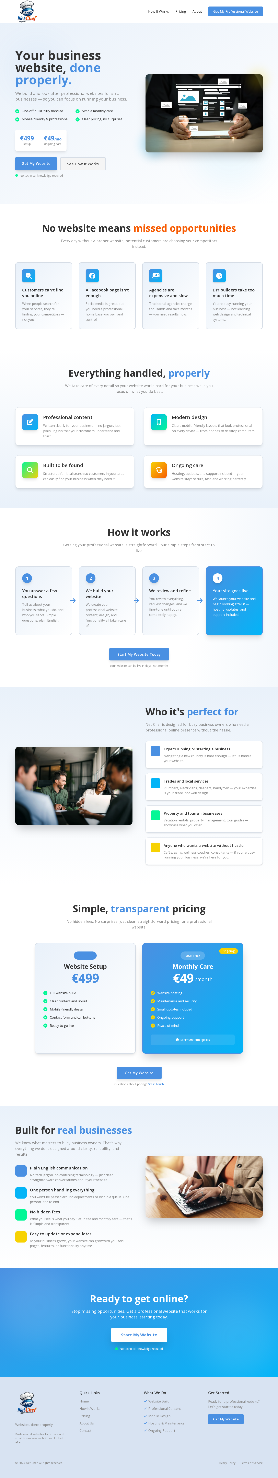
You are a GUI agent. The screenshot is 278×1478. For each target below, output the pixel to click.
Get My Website (36, 163)
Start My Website (139, 1335)
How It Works (158, 11)
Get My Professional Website (235, 11)
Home (84, 1401)
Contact (85, 1430)
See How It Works (83, 163)
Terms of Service (251, 1463)
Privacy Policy (226, 1463)
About (197, 11)
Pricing (180, 11)
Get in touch (156, 1084)
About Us (87, 1423)
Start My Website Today (139, 654)
